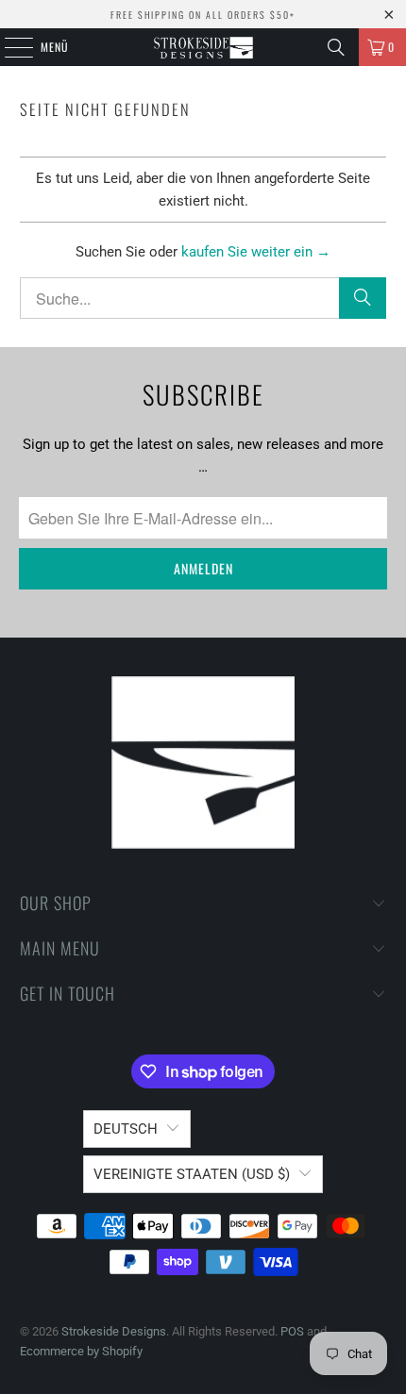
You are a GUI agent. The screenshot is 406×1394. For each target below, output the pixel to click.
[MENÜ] (8, 47)
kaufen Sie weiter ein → (255, 251)
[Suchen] (336, 47)
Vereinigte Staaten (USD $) (191, 1174)
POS (292, 1331)
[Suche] (362, 298)
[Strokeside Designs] (203, 47)
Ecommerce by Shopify (81, 1351)
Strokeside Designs (113, 1331)
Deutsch (125, 1128)
